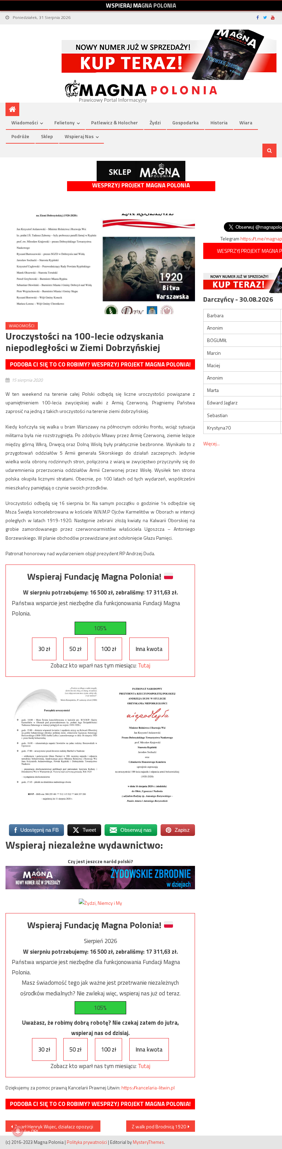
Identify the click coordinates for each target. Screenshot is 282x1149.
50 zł (75, 648)
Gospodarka (185, 122)
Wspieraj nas (79, 136)
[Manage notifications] (17, 1131)
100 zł (108, 648)
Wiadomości (24, 122)
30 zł (44, 648)
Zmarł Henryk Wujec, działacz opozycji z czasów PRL (52, 1127)
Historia (219, 122)
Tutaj (144, 665)
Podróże (20, 136)
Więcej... (211, 443)
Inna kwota (149, 648)
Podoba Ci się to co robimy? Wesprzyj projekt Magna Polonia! (100, 364)
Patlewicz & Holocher (114, 122)
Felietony (64, 122)
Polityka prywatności (87, 1142)
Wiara (245, 122)
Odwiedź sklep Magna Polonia (141, 171)
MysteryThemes (148, 1142)
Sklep (47, 136)
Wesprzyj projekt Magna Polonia (141, 185)
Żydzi (155, 122)
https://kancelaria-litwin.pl (148, 1087)
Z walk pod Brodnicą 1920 (159, 1126)
